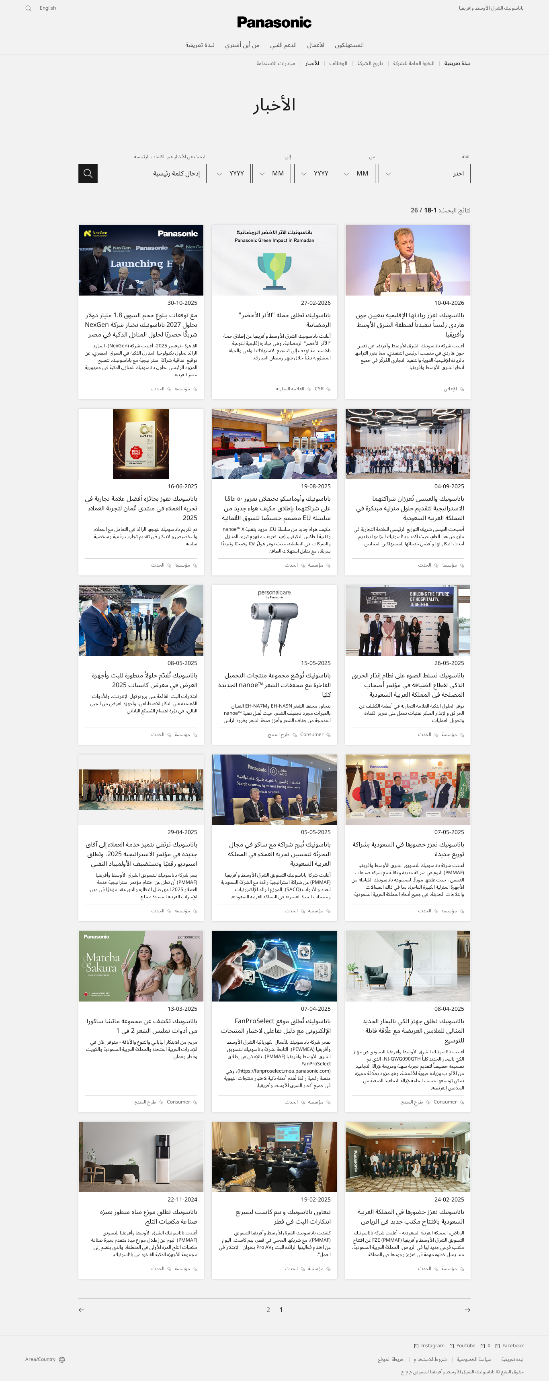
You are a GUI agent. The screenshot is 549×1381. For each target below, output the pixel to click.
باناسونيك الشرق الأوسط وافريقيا (491, 8)
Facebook (513, 1346)
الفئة (466, 157)
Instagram (433, 1346)
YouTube (466, 1346)
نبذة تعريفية (458, 63)
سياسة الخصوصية (474, 1360)
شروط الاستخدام (430, 1360)
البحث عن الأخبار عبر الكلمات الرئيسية (170, 157)
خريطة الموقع (391, 1360)
